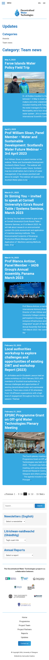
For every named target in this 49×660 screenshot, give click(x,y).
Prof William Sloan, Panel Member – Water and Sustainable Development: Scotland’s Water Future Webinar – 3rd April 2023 (24, 143)
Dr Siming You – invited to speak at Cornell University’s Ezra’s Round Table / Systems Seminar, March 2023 (24, 204)
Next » (42, 494)
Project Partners (25, 629)
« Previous (8, 494)
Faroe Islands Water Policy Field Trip (20, 65)
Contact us (24, 643)
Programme (24, 621)
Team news (7, 43)
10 (21, 494)
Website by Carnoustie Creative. (24, 656)
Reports (24, 633)
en (39, 3)
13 (32, 494)
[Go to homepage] (25, 12)
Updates (24, 637)
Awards (6, 38)
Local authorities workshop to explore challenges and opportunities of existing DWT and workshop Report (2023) (24, 359)
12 (29, 494)
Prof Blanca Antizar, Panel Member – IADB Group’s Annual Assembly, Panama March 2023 (22, 269)
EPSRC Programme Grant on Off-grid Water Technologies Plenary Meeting (24, 421)
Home (24, 617)
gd (44, 3)
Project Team (24, 625)
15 (37, 494)
